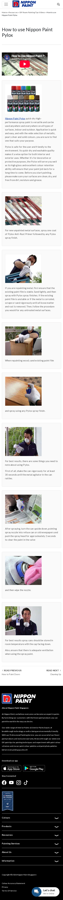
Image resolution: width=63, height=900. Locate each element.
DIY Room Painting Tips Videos (32, 12)
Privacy (5, 887)
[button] (58, 4)
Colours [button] (6, 817)
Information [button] (8, 860)
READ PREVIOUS (12, 670)
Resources (13, 12)
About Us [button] (7, 852)
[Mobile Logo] (24, 3)
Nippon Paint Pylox (15, 118)
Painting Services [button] (11, 843)
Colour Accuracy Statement (13, 883)
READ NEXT (52, 670)
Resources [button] (7, 835)
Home (4, 12)
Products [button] (7, 826)
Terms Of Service (9, 891)
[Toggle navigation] (6, 4)
